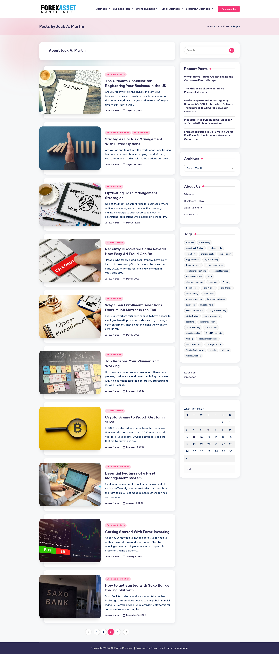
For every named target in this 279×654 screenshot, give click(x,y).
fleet (210, 276)
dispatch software (214, 265)
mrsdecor (190, 377)
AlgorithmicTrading (194, 248)
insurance (190, 305)
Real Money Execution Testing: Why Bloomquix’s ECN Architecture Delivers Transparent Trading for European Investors (208, 106)
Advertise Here (193, 207)
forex (225, 282)
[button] (229, 9)
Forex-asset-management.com (169, 648)
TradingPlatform (214, 344)
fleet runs (213, 282)
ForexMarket (208, 288)
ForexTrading (225, 288)
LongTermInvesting (217, 310)
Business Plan (141, 133)
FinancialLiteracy (194, 276)
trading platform (193, 344)
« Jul (188, 469)
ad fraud (190, 242)
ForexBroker (191, 288)
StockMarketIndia (214, 333)
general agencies (194, 299)
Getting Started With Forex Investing (137, 532)
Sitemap (189, 194)
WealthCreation (193, 356)
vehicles (225, 350)
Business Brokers (116, 74)
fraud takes (209, 293)
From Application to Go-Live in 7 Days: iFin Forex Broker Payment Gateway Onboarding (208, 135)
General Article (115, 242)
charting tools (207, 254)
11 (194, 437)
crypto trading (211, 259)
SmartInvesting (193, 327)
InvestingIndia (206, 305)
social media (211, 327)
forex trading (192, 293)
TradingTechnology (195, 350)
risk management (207, 322)
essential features (219, 271)
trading (189, 339)
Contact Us (191, 214)
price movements (212, 316)
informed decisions (216, 299)
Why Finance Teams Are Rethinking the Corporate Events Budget (208, 78)
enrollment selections (196, 271)
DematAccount (193, 265)
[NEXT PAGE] (126, 632)
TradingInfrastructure (207, 339)
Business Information (118, 133)
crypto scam (225, 254)
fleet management (194, 282)
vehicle (212, 350)
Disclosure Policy (194, 201)
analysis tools (215, 248)
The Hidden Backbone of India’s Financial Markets (204, 90)
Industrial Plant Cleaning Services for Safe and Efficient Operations (208, 121)
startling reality (193, 333)
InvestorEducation (194, 310)
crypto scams (192, 259)
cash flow (190, 254)
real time (190, 322)
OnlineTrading (192, 316)
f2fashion (190, 372)
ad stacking (204, 242)
